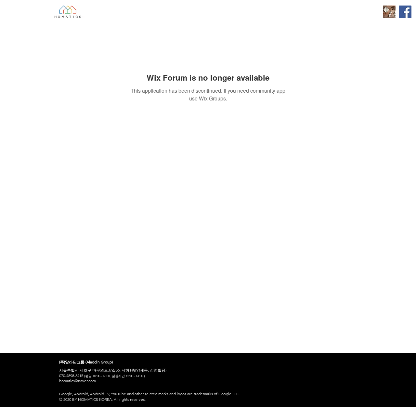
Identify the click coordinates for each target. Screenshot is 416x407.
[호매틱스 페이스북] (405, 12)
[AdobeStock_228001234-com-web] (389, 12)
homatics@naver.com (77, 380)
